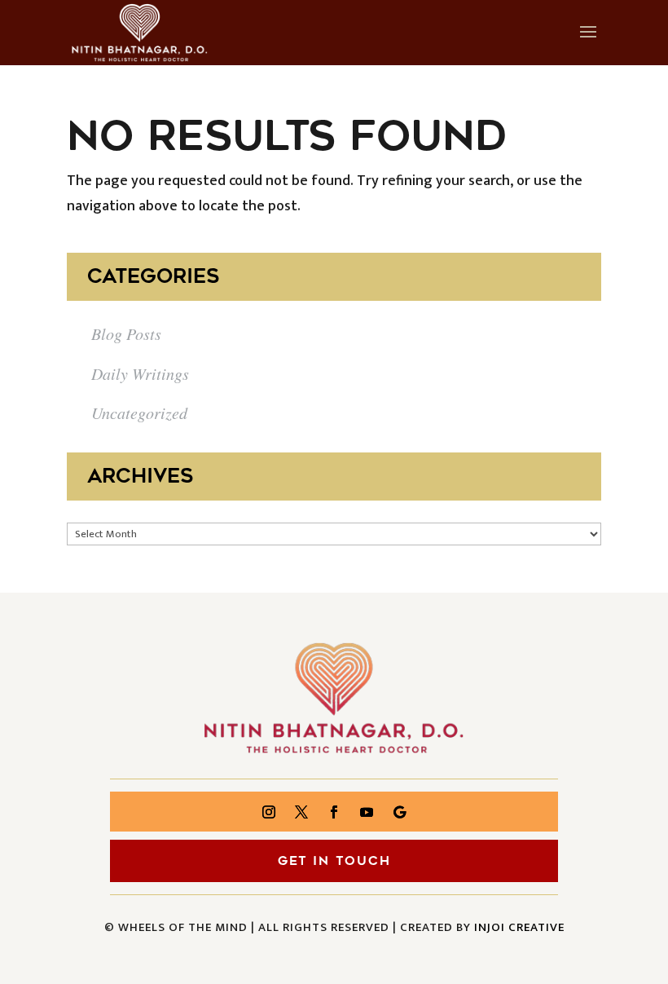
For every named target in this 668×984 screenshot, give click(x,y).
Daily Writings (140, 373)
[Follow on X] (301, 812)
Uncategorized (139, 412)
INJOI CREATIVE (519, 927)
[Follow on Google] (399, 812)
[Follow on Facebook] (334, 812)
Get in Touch (334, 861)
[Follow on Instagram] (269, 812)
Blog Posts (126, 333)
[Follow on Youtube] (367, 812)
